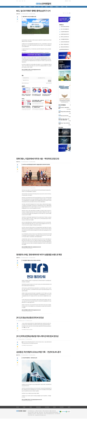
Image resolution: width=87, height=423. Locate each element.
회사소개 (17, 407)
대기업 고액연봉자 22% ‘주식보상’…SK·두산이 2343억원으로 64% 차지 (36, 95)
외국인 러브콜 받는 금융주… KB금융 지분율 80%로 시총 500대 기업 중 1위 (38, 101)
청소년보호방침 (47, 407)
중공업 (46, 6)
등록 (49, 80)
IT (38, 6)
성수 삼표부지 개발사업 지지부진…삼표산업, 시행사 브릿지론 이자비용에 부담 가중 (65, 31)
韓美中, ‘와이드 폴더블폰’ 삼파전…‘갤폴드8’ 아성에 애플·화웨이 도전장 (65, 29)
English (20, 0)
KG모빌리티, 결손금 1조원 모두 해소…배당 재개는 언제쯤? (65, 34)
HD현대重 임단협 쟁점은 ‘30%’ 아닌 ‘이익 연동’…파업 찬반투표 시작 (65, 49)
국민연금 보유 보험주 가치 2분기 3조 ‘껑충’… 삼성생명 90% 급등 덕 (37, 107)
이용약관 (30, 407)
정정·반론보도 (62, 407)
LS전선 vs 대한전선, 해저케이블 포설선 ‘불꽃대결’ (65, 26)
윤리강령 (54, 407)
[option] (64, 64)
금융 (42, 6)
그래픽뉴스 (57, 6)
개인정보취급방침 (38, 407)
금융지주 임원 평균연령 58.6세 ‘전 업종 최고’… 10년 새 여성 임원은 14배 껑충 (26, 107)
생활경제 (51, 6)
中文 (24, 0)
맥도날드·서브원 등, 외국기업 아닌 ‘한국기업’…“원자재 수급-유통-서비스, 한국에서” (26, 95)
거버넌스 (30, 6)
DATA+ (62, 6)
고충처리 (69, 407)
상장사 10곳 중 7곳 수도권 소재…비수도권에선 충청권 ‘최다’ (47, 95)
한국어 (17, 0)
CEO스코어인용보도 (62, 105)
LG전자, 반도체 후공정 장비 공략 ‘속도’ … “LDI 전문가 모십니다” (65, 41)
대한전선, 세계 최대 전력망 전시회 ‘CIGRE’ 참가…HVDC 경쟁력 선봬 (65, 46)
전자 (34, 6)
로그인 (70, 0)
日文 (22, 0)
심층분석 (24, 6)
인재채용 (24, 407)
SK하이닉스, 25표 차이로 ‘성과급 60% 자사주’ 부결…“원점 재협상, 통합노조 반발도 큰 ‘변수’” (65, 36)
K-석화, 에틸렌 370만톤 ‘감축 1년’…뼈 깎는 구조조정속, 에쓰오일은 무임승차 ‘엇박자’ (65, 39)
